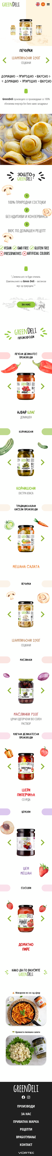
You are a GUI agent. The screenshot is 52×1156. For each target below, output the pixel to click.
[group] (12, 30)
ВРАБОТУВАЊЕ (26, 1137)
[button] (4, 60)
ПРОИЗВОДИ (26, 1106)
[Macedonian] (43, 4)
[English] (38, 4)
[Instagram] (28, 1097)
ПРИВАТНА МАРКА (26, 1121)
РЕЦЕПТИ (26, 1129)
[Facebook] (23, 1097)
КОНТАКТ (26, 1144)
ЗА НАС (26, 1113)
